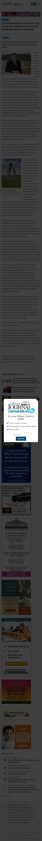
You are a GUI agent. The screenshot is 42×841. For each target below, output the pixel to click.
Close (37, 399)
